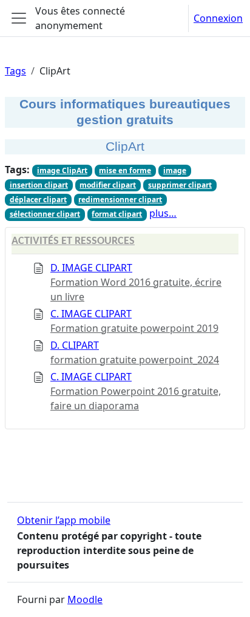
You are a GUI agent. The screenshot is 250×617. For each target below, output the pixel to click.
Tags (15, 71)
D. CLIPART (74, 345)
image (174, 170)
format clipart (117, 214)
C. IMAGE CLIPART (91, 313)
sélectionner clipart (45, 214)
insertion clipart (39, 185)
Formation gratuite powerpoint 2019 (134, 328)
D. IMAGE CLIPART (91, 267)
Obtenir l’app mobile (63, 520)
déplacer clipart (38, 199)
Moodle (85, 599)
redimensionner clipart (120, 199)
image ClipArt (62, 170)
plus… (163, 213)
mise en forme (125, 170)
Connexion (218, 18)
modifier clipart (107, 185)
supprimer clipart (180, 185)
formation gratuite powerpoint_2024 (134, 359)
